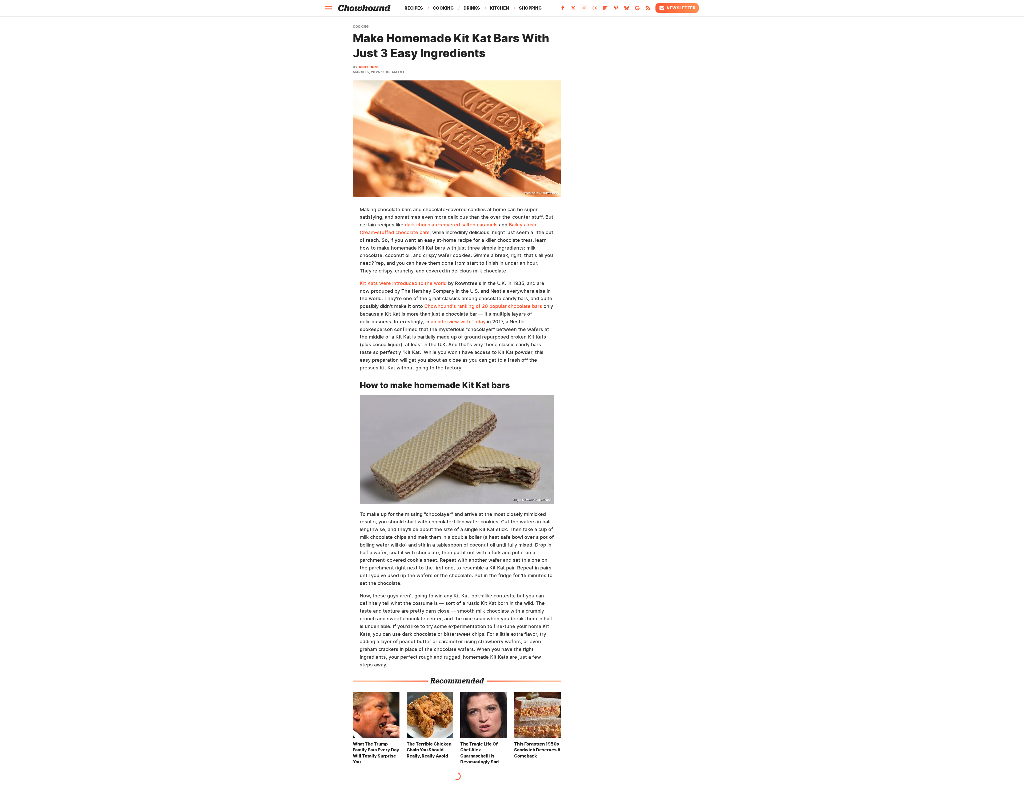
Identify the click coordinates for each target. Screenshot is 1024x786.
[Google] (637, 9)
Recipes (414, 8)
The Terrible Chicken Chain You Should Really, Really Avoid (429, 750)
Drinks (471, 8)
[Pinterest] (616, 9)
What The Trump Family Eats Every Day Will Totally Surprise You (376, 752)
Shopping (530, 8)
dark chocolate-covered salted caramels (451, 224)
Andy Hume (369, 67)
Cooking (443, 8)
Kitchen (499, 8)
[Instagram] (584, 9)
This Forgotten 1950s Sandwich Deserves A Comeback (537, 750)
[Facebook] (562, 9)
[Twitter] (573, 9)
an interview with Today (458, 321)
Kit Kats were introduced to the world (403, 283)
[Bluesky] (626, 9)
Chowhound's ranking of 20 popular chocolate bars (483, 306)
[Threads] (594, 9)
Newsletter (681, 7)
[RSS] (648, 9)
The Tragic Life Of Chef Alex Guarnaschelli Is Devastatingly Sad (479, 752)
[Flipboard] (605, 9)
